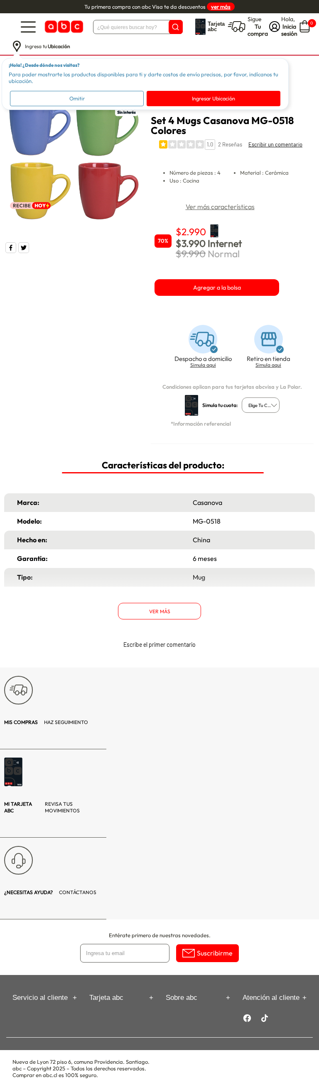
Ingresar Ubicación (213, 98)
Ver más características (220, 206)
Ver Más (159, 611)
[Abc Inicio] (63, 27)
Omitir (77, 98)
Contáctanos (50, 892)
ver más (221, 6)
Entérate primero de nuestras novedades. (160, 935)
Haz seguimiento (46, 722)
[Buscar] (176, 27)
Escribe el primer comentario (159, 644)
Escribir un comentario (275, 144)
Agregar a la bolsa (217, 287)
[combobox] (261, 405)
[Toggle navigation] (28, 27)
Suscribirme (215, 953)
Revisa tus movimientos (42, 807)
